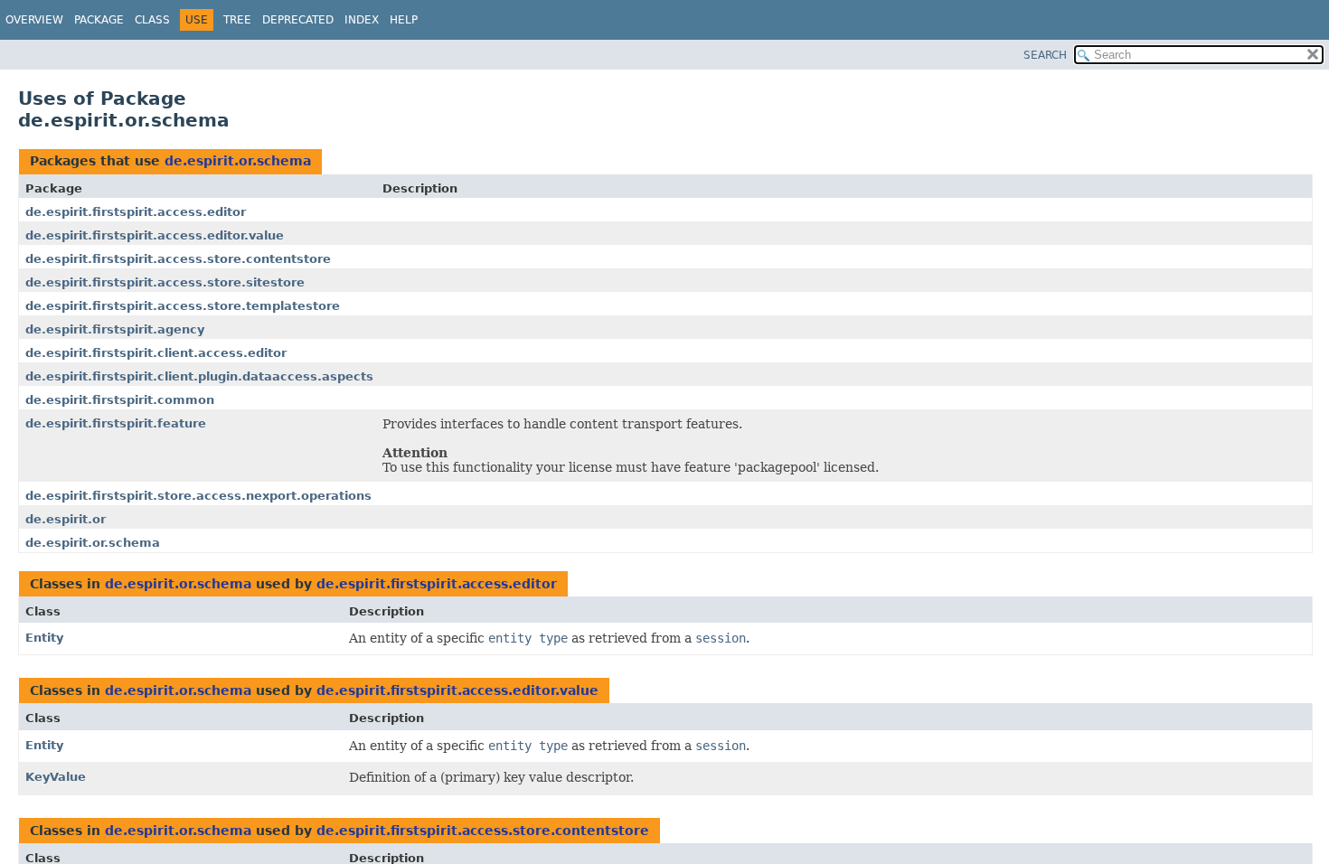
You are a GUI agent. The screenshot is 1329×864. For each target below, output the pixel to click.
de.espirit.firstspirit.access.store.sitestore (165, 282)
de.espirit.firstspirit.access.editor (135, 212)
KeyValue (55, 777)
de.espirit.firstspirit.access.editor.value (154, 235)
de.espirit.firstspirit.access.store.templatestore (182, 306)
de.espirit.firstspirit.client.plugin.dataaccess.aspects (199, 376)
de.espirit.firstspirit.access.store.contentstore (178, 259)
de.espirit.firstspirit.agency (114, 329)
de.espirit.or (65, 519)
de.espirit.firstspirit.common (119, 400)
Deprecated (298, 20)
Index (361, 20)
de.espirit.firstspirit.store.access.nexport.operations (198, 495)
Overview (34, 20)
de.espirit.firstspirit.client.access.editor (156, 353)
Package (99, 20)
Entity (44, 637)
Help (404, 20)
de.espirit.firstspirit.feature (115, 423)
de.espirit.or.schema (238, 161)
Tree (237, 20)
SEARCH (1045, 55)
